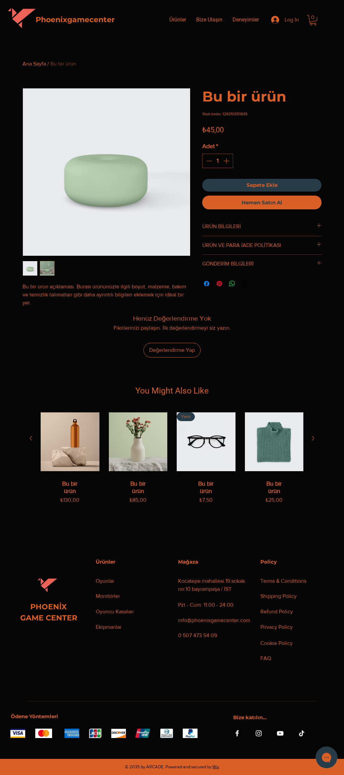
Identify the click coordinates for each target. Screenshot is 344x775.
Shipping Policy (278, 596)
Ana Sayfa (34, 64)
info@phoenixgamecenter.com (214, 620)
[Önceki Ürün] (31, 438)
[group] (172, 465)
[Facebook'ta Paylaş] (207, 284)
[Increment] (227, 161)
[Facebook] (237, 733)
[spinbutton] (218, 161)
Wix (215, 766)
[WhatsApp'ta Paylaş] (232, 284)
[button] (313, 20)
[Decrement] (208, 161)
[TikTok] (302, 733)
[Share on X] (245, 284)
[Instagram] (259, 733)
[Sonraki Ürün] (313, 438)
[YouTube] (280, 733)
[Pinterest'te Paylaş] (219, 284)
